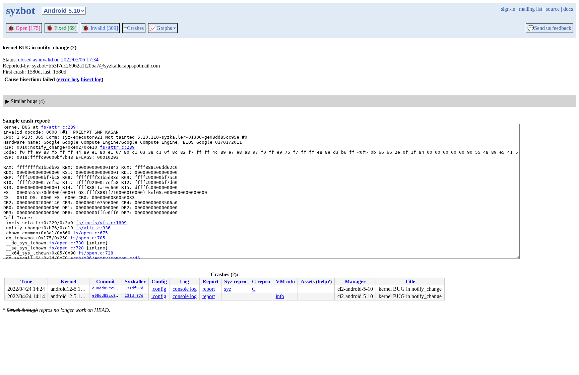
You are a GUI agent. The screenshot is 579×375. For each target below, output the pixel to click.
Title (410, 281)
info (280, 296)
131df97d (134, 288)
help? (324, 281)
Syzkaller (135, 281)
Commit (105, 281)
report (208, 289)
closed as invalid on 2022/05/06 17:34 (58, 59)
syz (227, 289)
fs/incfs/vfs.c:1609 (101, 222)
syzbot (20, 10)
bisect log (91, 79)
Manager (355, 281)
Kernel (68, 281)
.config (158, 289)
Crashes (134, 28)
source (553, 9)
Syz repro (235, 281)
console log (185, 289)
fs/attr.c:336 (93, 227)
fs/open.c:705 (87, 237)
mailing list (530, 9)
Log (184, 281)
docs (568, 9)
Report (210, 281)
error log (68, 79)
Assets (308, 281)
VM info (285, 281)
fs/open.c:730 (66, 242)
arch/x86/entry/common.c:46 (105, 258)
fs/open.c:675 (90, 232)
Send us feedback (549, 28)
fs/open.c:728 (66, 247)
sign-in (508, 9)
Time (26, 281)
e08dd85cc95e (106, 288)
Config (159, 281)
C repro (261, 281)
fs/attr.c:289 (58, 127)
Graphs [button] (161, 28)
